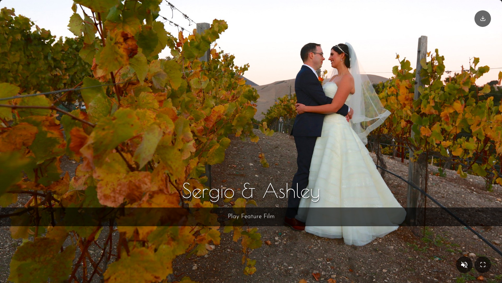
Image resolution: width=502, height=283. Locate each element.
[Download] (482, 18)
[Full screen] (482, 264)
